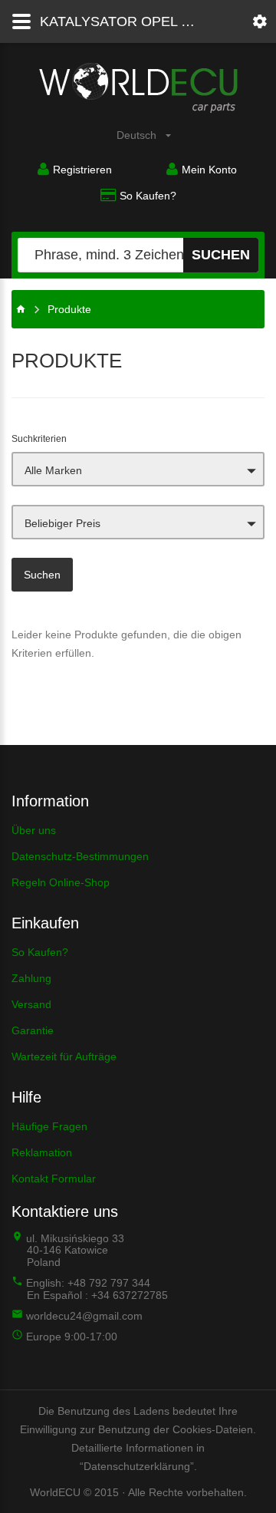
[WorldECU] (20, 309)
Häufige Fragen (49, 1126)
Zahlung (31, 978)
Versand (31, 1004)
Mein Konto (209, 169)
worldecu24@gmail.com (84, 1316)
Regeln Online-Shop (61, 882)
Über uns (34, 830)
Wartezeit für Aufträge (64, 1056)
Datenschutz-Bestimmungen (80, 856)
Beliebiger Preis (62, 523)
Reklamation (42, 1152)
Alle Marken (53, 470)
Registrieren (82, 169)
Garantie (33, 1030)
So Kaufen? (148, 196)
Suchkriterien (39, 438)
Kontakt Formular (54, 1178)
